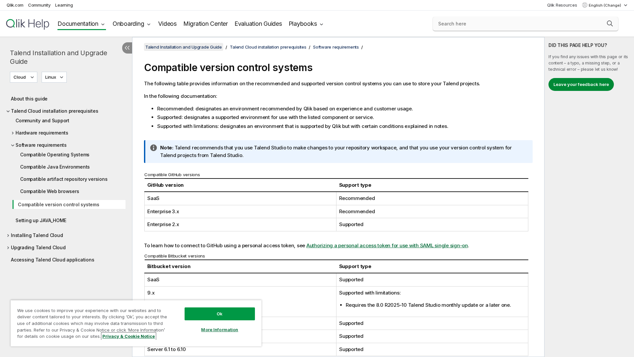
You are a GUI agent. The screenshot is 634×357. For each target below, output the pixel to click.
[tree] (66, 177)
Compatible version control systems (58, 204)
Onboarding (128, 23)
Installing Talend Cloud (37, 235)
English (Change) (605, 5)
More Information (219, 329)
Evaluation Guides (258, 23)
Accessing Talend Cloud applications (52, 259)
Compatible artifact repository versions (63, 179)
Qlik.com (15, 5)
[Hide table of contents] (127, 48)
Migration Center (205, 23)
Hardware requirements (42, 133)
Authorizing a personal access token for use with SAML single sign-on (387, 245)
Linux (50, 77)
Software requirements (41, 145)
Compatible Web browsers (49, 191)
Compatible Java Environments (55, 167)
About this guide (29, 98)
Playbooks (303, 23)
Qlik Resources (562, 5)
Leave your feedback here (581, 84)
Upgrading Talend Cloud (38, 247)
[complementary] (589, 197)
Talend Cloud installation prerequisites (54, 111)
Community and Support (42, 120)
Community (39, 5)
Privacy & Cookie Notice (128, 336)
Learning (64, 5)
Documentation (77, 23)
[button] (610, 23)
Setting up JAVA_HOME (41, 220)
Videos (167, 23)
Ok (220, 313)
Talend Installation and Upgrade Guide (58, 57)
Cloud (20, 77)
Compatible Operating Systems (54, 154)
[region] (136, 323)
